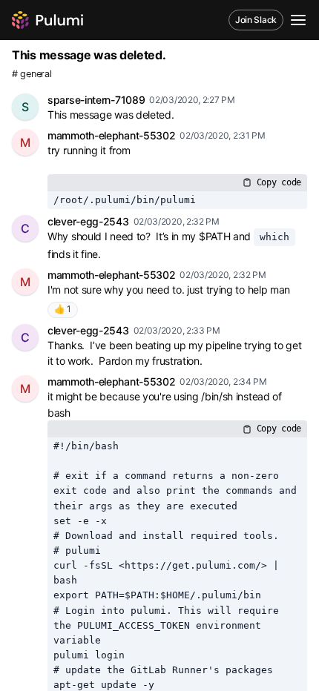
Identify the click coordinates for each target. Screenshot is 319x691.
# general (31, 73)
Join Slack (256, 19)
